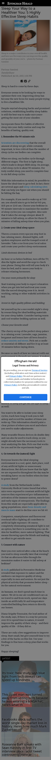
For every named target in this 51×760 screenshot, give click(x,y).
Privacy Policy (16, 376)
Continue (25, 397)
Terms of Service (39, 370)
